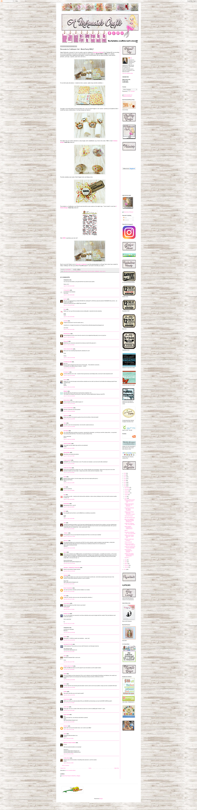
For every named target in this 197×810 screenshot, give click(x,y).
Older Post (116, 768)
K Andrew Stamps (84, 271)
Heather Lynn (67, 613)
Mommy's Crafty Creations (69, 742)
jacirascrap (66, 415)
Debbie (65, 691)
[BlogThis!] (75, 269)
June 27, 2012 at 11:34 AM (69, 387)
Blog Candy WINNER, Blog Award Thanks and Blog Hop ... (129, 520)
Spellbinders (97, 271)
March (126, 563)
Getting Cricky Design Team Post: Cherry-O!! (130, 544)
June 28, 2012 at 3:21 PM (69, 651)
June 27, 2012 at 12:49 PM (69, 439)
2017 (125, 476)
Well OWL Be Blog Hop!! (130, 517)
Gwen (65, 423)
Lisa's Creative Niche (68, 407)
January (126, 567)
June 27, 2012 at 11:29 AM (69, 375)
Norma (65, 379)
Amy (65, 522)
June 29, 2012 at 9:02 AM (69, 710)
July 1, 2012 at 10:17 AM (69, 729)
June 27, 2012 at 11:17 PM (69, 536)
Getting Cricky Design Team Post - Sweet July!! (129, 536)
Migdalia (65, 391)
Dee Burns (66, 430)
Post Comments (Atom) (70, 770)
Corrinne (65, 320)
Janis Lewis (66, 706)
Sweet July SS (102, 271)
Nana (65, 309)
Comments (126, 220)
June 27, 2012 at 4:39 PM (69, 490)
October (126, 491)
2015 (125, 480)
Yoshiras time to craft (68, 666)
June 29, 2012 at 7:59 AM (69, 702)
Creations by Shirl (67, 361)
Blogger (101, 798)
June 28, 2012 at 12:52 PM (69, 640)
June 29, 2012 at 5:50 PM (69, 721)
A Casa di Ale (67, 290)
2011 (125, 569)
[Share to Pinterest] (79, 269)
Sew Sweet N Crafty (68, 644)
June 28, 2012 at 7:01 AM (69, 599)
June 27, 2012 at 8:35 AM (69, 316)
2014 (125, 482)
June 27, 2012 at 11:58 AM (69, 411)
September (127, 492)
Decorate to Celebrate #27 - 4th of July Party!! (130, 533)
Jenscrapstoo (67, 603)
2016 (125, 478)
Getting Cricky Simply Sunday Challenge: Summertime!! (129, 554)
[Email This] (74, 269)
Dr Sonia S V (66, 372)
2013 (125, 484)
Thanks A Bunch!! (128, 542)
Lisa (131, 57)
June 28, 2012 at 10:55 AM (69, 632)
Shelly (65, 673)
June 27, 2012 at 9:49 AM (69, 344)
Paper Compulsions (68, 588)
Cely (65, 487)
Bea (64, 494)
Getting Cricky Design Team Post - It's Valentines (129, 505)
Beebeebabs (66, 503)
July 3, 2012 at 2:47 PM (68, 753)
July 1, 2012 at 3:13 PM (68, 738)
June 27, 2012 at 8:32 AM (69, 305)
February (127, 565)
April (126, 561)
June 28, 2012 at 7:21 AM (69, 623)
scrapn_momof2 (67, 460)
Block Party (68, 271)
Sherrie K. (66, 540)
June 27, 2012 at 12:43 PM (69, 426)
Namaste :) (127, 557)
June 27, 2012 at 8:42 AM (69, 329)
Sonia (65, 476)
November (127, 489)
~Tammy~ (66, 533)
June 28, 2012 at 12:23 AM (69, 563)
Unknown (66, 575)
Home (90, 768)
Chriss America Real (68, 349)
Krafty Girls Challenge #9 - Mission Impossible (130, 547)
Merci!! (126, 530)
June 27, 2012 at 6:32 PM (69, 499)
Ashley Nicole (67, 758)
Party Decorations (91, 271)
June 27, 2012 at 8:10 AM (69, 286)
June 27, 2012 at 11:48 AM (69, 396)
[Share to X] (77, 269)
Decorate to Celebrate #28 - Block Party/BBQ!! (129, 509)
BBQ (64, 271)
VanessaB (66, 341)
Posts (125, 217)
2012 (125, 485)
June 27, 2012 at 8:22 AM (69, 294)
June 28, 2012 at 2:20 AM (69, 583)
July (126, 496)
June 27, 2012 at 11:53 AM (69, 403)
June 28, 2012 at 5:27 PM (69, 661)
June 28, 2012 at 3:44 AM (69, 591)
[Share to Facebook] (78, 269)
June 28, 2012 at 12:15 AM (69, 548)
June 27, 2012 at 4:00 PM (69, 472)
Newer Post (63, 768)
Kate (65, 511)
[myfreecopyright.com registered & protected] (128, 96)
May (126, 560)
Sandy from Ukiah (67, 467)
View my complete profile (127, 73)
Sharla (65, 636)
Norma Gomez (67, 400)
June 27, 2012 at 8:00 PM (69, 518)
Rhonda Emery (67, 333)
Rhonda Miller (67, 452)
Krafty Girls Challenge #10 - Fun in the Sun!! (130, 524)
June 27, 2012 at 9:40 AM (69, 337)
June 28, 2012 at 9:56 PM (69, 669)
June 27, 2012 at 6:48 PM (69, 507)
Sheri (65, 595)
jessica (65, 299)
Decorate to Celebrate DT (75, 271)
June (126, 498)
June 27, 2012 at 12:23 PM (69, 418)
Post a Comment (65, 765)
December (127, 487)
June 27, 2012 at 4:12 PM (69, 482)
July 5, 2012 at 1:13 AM (68, 762)
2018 (125, 475)
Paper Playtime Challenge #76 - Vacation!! (129, 550)
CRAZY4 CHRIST (67, 443)
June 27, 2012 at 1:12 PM (69, 448)
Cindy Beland (66, 699)
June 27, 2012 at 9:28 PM (69, 528)
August (126, 494)
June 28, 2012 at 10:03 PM (69, 679)
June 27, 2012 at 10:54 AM (69, 367)
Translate (133, 91)
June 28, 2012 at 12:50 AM (69, 571)
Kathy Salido (66, 714)
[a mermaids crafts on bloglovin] (129, 169)
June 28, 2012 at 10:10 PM (69, 687)
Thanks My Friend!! (129, 515)
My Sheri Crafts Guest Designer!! (129, 540)
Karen (65, 552)
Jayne (65, 733)
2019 (125, 473)
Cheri (65, 655)
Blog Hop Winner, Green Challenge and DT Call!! (130, 501)
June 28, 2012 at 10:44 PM (69, 695)
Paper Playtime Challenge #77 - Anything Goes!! (129, 527)
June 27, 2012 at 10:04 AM (69, 357)
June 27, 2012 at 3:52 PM (69, 463)
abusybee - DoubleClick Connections (72, 567)
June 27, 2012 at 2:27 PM (69, 456)
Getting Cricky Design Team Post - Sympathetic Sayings (130, 513)
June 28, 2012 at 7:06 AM (69, 609)
